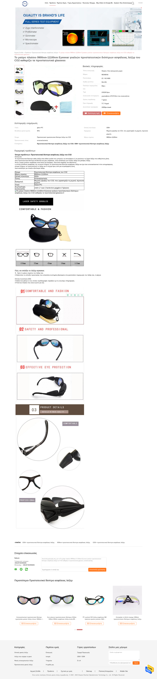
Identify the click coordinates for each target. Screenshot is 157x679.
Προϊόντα (52, 3)
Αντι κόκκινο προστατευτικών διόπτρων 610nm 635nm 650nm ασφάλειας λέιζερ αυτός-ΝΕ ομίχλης (61, 618)
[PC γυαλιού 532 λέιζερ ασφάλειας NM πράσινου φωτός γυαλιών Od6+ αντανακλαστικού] (94, 600)
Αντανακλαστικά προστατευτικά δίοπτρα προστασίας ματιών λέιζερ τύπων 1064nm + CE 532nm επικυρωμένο (29, 618)
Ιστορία (48, 656)
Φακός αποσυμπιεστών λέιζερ (23, 660)
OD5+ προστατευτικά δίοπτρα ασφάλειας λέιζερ (109, 542)
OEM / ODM (81, 656)
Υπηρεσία (49, 660)
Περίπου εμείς (62, 3)
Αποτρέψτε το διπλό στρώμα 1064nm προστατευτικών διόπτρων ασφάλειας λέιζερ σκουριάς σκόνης (127, 618)
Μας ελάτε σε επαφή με (104, 3)
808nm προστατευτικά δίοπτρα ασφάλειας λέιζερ (73, 542)
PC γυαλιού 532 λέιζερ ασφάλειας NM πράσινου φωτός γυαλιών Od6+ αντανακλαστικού (94, 618)
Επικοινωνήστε (112, 113)
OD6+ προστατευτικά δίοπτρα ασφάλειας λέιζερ (38, 542)
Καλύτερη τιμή (93, 113)
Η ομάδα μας (50, 664)
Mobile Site (124, 671)
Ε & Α (79, 660)
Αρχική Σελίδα (35, 671)
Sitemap (89, 671)
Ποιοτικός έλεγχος (89, 3)
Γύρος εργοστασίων (74, 3)
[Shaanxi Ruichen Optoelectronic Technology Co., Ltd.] (24, 4)
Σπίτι (46, 3)
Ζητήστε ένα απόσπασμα (122, 3)
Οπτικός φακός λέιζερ (21, 652)
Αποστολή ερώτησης (97, 569)
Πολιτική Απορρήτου (106, 671)
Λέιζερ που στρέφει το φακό (23, 656)
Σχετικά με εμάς (66, 671)
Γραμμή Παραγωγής (83, 652)
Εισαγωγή (49, 652)
